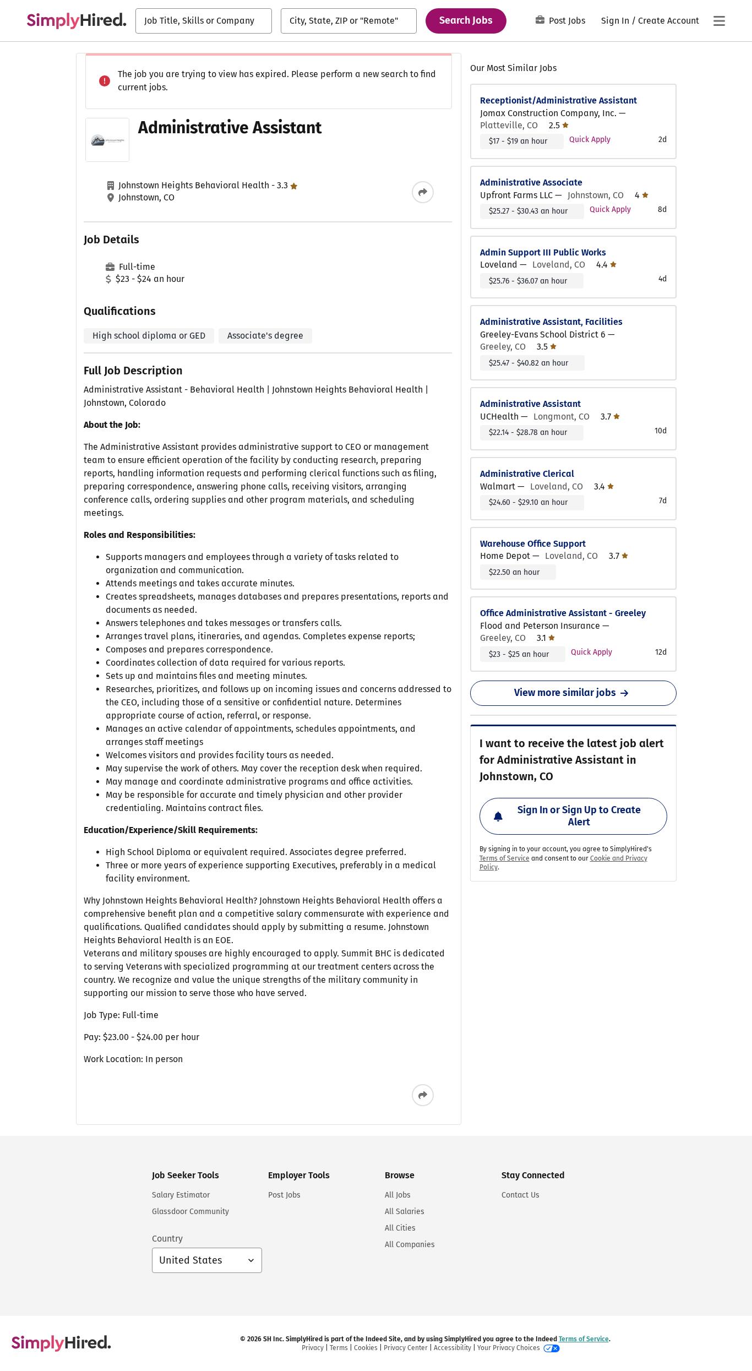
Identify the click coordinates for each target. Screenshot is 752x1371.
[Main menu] (719, 21)
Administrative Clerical (527, 474)
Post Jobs (567, 20)
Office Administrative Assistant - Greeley (563, 613)
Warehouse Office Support (533, 543)
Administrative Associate (531, 182)
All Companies (410, 1244)
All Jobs (398, 1195)
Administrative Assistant (530, 404)
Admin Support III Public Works (543, 252)
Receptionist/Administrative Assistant (558, 100)
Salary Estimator (181, 1195)
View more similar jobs (565, 693)
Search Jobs (466, 20)
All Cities (400, 1228)
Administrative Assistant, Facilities (551, 322)
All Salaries (404, 1211)
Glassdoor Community (190, 1211)
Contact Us (521, 1195)
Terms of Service (504, 858)
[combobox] (203, 21)
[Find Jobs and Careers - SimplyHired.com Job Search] (76, 21)
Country (167, 1238)
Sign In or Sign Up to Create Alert (579, 816)
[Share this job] (423, 192)
